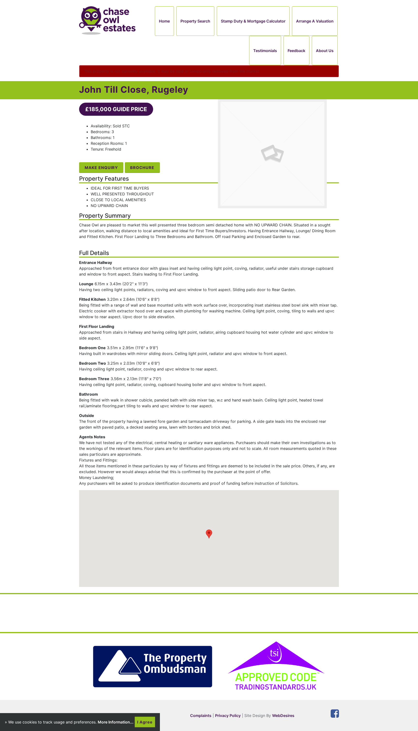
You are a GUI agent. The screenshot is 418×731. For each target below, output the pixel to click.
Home (164, 21)
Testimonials (265, 50)
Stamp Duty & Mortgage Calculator (253, 21)
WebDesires (283, 715)
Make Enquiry (101, 167)
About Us (325, 50)
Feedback (296, 50)
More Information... (116, 722)
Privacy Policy (228, 715)
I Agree (145, 722)
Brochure (142, 167)
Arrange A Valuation (315, 21)
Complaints (200, 715)
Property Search (195, 21)
